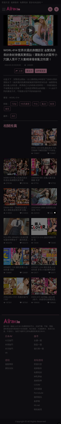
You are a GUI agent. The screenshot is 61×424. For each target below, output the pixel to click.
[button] (55, 213)
